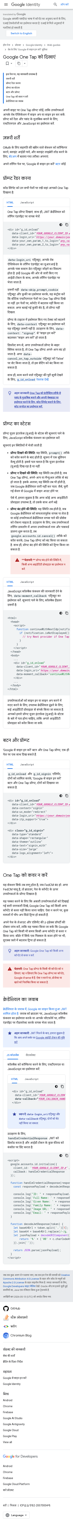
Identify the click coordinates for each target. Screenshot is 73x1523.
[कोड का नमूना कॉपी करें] (67, 225)
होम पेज (6, 45)
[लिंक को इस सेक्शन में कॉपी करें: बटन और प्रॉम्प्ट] (33, 740)
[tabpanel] (36, 296)
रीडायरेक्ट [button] (31, 1055)
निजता (13, 1505)
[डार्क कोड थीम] (61, 225)
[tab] (10, 202)
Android (7, 1400)
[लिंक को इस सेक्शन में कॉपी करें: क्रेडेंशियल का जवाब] (42, 1000)
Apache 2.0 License (13, 1282)
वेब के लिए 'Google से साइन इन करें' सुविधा (27, 49)
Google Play (10, 1436)
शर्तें (4, 1505)
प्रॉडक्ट (18, 45)
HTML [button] (10, 202)
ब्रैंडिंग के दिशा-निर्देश (13, 1361)
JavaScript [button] (27, 202)
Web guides (53, 45)
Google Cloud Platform (16, 1484)
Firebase (8, 1412)
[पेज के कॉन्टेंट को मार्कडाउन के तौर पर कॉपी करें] (19, 63)
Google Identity (34, 45)
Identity (33, 4)
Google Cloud (11, 1430)
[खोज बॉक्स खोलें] (55, 4)
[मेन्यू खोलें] (6, 4)
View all (7, 1442)
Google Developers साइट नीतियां (19, 1286)
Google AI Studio (12, 1418)
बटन (57, 164)
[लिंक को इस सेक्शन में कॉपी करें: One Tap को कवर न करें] (51, 875)
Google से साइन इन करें (14, 1378)
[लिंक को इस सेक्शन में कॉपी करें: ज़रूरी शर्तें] (23, 138)
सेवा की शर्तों (9, 1355)
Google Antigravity (14, 1424)
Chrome (8, 1406)
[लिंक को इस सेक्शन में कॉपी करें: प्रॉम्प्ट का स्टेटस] (34, 424)
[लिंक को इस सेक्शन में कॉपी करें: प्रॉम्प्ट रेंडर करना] (34, 178)
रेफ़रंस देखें (32, 379)
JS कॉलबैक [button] (13, 1055)
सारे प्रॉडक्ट (8, 1490)
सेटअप (12, 156)
